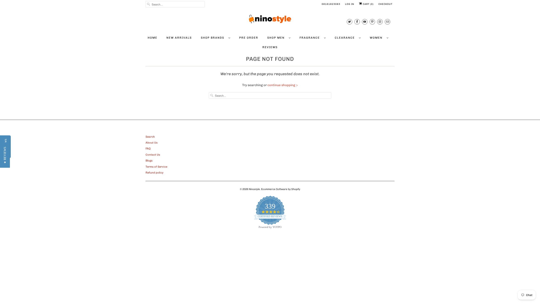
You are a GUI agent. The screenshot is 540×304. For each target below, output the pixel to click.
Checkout (385, 4)
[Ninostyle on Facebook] (357, 21)
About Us (152, 142)
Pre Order (248, 37)
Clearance (346, 37)
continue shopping (281, 85)
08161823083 (331, 4)
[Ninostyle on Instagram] (380, 21)
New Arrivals (179, 37)
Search (150, 136)
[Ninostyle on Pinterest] (372, 21)
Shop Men (277, 37)
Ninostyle (254, 189)
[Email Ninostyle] (387, 21)
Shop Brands (213, 37)
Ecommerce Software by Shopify (280, 189)
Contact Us (153, 154)
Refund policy (154, 172)
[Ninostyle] (270, 19)
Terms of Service (156, 166)
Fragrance (311, 37)
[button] (5, 155)
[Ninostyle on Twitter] (349, 21)
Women (377, 37)
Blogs (149, 160)
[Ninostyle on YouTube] (364, 21)
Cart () (368, 4)
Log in (349, 4)
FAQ (148, 148)
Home (152, 37)
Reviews (270, 47)
